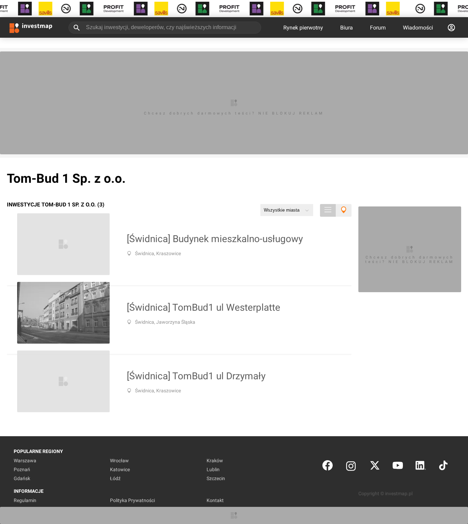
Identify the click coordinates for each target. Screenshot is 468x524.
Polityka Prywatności (132, 500)
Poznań (22, 469)
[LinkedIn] (421, 467)
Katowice (120, 469)
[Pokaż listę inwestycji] (328, 210)
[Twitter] (375, 467)
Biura (346, 27)
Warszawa (25, 460)
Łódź (115, 478)
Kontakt (215, 500)
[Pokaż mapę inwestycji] (344, 210)
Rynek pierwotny (303, 27)
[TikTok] (443, 467)
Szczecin (216, 478)
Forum (378, 27)
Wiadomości (418, 27)
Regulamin (25, 500)
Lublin (213, 469)
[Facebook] (327, 467)
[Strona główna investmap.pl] (31, 27)
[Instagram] (351, 467)
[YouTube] (398, 467)
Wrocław (119, 460)
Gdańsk (22, 478)
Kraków (215, 460)
